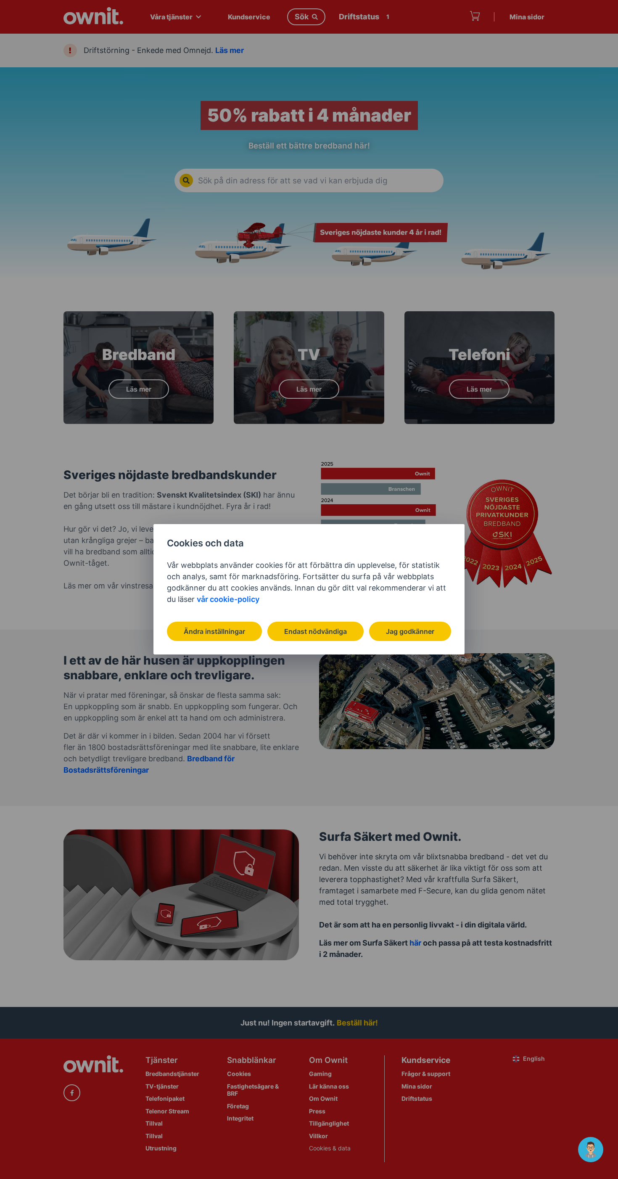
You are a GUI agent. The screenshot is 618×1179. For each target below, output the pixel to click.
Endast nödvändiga (315, 631)
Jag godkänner (410, 631)
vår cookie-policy (228, 599)
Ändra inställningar (214, 631)
